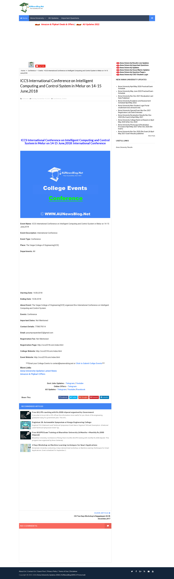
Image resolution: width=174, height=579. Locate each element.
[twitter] (132, 571)
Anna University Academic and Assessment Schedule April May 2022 (134, 102)
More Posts (151, 136)
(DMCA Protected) (78, 575)
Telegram (70, 383)
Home (25, 18)
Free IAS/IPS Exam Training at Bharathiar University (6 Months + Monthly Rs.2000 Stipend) (68, 433)
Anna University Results (124, 147)
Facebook (80, 389)
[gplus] (140, 571)
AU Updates (54, 18)
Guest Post (41, 571)
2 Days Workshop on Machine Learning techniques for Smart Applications (64, 445)
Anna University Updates (129, 68)
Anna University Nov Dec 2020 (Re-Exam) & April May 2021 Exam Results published (136, 132)
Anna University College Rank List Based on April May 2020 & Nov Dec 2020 (136, 121)
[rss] (144, 571)
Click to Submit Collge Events (89, 363)
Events (64, 98)
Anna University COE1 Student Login (134, 75)
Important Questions (70, 18)
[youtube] (152, 571)
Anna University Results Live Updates (134, 63)
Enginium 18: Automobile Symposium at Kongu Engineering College (61, 422)
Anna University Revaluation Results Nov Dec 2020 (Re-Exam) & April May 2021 (134, 116)
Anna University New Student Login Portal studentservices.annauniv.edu (133, 107)
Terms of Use (63, 571)
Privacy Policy (52, 571)
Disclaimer (73, 571)
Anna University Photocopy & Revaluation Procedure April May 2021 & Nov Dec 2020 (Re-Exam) (135, 127)
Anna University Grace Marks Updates (135, 70)
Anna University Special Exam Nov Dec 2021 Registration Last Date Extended (134, 111)
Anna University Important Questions (134, 65)
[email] (148, 571)
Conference (57, 98)
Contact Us (31, 571)
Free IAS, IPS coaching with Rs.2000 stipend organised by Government (63, 412)
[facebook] (136, 571)
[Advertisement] (87, 43)
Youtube (79, 383)
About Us (22, 571)
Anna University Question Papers (133, 72)
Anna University (37, 18)
